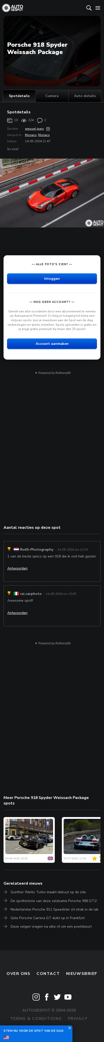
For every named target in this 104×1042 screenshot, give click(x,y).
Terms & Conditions (36, 1018)
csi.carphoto (31, 593)
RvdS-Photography (36, 549)
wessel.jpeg (34, 129)
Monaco (31, 135)
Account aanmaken (52, 343)
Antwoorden (17, 568)
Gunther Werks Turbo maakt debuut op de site (48, 892)
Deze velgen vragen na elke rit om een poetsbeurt (51, 926)
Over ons (19, 973)
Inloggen (52, 278)
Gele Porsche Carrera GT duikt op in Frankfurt (48, 918)
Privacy (78, 1018)
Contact (48, 973)
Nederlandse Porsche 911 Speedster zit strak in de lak (54, 909)
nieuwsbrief (81, 973)
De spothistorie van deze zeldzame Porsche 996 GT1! (54, 900)
